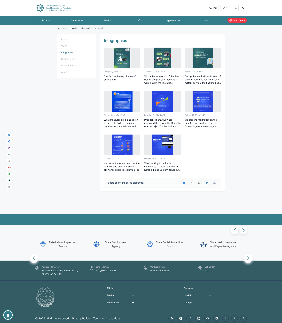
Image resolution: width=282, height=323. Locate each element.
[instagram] (9, 148)
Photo (64, 39)
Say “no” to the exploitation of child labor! (120, 78)
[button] (234, 230)
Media (107, 20)
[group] (60, 244)
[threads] (9, 187)
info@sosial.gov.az (106, 270)
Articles (65, 72)
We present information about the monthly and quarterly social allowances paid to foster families (122, 166)
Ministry (43, 20)
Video (64, 45)
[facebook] (9, 141)
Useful (138, 20)
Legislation (172, 20)
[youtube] (9, 167)
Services (76, 20)
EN (224, 7)
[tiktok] (9, 180)
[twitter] (191, 182)
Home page (62, 28)
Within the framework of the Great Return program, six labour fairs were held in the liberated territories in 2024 (162, 80)
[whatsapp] (9, 173)
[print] (214, 182)
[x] (9, 161)
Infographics (68, 52)
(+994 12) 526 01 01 (161, 270)
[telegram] (9, 134)
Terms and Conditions (106, 318)
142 (215, 7)
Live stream (238, 20)
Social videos (68, 59)
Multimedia (86, 28)
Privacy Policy (81, 318)
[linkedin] (9, 154)
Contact (205, 20)
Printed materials (70, 65)
